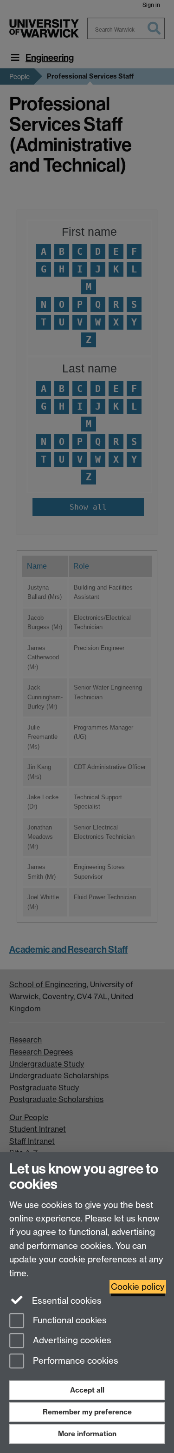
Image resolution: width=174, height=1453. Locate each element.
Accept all (87, 1390)
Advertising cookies (71, 1340)
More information (87, 1433)
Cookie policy (138, 1286)
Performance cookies (74, 1361)
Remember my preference (87, 1411)
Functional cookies (69, 1320)
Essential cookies (66, 1300)
